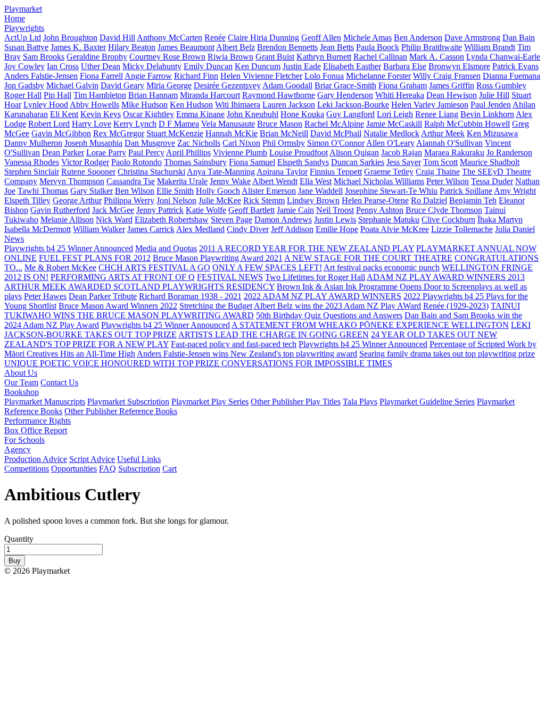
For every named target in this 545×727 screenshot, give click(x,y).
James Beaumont (186, 47)
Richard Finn (196, 75)
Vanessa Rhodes (31, 162)
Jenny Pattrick (160, 209)
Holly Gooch (218, 190)
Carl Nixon (241, 142)
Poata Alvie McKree (394, 229)
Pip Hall (57, 95)
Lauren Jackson (288, 104)
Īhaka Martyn (500, 219)
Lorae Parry (106, 152)
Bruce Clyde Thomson (444, 209)
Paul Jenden (490, 104)
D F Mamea (179, 123)
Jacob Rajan (401, 152)
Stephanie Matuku (388, 219)
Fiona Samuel (252, 162)
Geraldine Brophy (97, 56)
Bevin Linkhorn (487, 114)
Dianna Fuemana (511, 75)
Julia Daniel (515, 229)
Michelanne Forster (378, 75)
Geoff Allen (321, 37)
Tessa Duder (492, 181)
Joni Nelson (176, 200)
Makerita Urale (182, 181)
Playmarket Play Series (210, 401)
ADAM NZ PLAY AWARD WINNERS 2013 (446, 277)
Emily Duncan (208, 66)
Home (14, 18)
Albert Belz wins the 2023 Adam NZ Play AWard (337, 305)
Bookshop (21, 391)
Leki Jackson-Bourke (353, 104)
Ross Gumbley (501, 85)
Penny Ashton (379, 209)
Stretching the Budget (215, 305)
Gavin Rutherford (60, 209)
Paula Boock (377, 47)
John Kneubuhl (252, 114)
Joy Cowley (24, 66)
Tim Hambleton (99, 95)
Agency (17, 449)
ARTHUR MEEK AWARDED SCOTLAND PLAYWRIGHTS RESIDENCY (139, 286)
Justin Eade (302, 66)
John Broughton (70, 37)
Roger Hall (23, 95)
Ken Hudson (191, 104)
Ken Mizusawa (492, 133)
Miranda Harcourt (210, 95)
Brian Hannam (153, 95)
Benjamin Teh (473, 200)
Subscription (139, 468)
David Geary (122, 85)
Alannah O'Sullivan (449, 142)
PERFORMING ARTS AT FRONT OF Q (123, 277)
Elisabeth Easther (352, 66)
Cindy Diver (248, 229)
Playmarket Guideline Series (427, 401)
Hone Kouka (302, 114)
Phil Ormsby (283, 142)
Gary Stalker (91, 190)
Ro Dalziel (429, 200)
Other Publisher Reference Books (120, 411)
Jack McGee (113, 209)
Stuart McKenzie (174, 133)
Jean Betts (337, 47)
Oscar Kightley (148, 114)
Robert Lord (49, 123)
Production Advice (35, 459)
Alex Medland (200, 229)
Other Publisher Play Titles (296, 401)
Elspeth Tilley (27, 200)
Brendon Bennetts (287, 47)
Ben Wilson (134, 190)
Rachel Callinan (380, 56)
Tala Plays (360, 401)
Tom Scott (440, 162)
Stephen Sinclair (31, 171)
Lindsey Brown (313, 200)
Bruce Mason (279, 123)
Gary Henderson (345, 95)
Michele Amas (367, 37)
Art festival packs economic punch (382, 267)
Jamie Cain (295, 209)
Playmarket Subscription (128, 401)
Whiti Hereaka (399, 95)
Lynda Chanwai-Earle (503, 56)
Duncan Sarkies (357, 162)
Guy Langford (350, 114)
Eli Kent (64, 114)
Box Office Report (35, 430)
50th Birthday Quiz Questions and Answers (329, 315)
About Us (20, 372)
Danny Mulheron (33, 142)
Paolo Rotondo (136, 162)
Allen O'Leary (390, 142)
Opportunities (74, 468)
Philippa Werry (129, 200)
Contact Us (59, 382)
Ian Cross (63, 66)
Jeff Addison (292, 229)
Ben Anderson (418, 37)
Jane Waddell (320, 190)
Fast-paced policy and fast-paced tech (233, 344)
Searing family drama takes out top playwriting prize (447, 353)
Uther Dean (100, 66)
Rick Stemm (264, 200)
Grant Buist (274, 56)
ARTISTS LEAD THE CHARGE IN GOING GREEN (273, 334)
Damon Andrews (283, 219)
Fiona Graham (402, 85)
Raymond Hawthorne (278, 95)
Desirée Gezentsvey (227, 85)
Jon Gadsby (24, 85)
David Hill (117, 37)
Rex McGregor (118, 133)
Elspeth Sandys (303, 162)
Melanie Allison (67, 219)
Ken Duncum (257, 66)
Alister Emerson (269, 190)
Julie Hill (494, 95)
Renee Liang (436, 114)
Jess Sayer (403, 162)
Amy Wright (515, 190)
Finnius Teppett (336, 171)
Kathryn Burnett (323, 56)
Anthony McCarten (169, 37)
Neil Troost (335, 209)
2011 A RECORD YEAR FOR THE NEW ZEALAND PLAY (306, 248)
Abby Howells (94, 104)
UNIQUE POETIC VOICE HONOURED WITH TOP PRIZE (112, 363)
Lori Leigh (395, 114)
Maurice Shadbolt (489, 162)
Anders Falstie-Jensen (41, 75)
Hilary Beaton (131, 47)
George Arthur (77, 200)
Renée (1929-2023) (456, 305)
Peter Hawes (45, 296)
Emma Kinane (200, 114)
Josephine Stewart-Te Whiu (391, 190)
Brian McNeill (284, 133)
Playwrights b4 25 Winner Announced (68, 248)
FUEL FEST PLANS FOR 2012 (95, 257)
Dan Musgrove (150, 142)
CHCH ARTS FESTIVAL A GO (154, 267)
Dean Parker (63, 152)
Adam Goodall (287, 85)
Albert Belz (235, 47)
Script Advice (92, 459)
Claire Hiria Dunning (263, 37)
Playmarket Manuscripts (44, 401)
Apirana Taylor (282, 171)
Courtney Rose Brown (167, 56)
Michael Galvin (72, 85)
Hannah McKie (231, 133)
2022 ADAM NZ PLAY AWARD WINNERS (322, 296)
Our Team (21, 382)
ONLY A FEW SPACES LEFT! (267, 267)
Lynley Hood (45, 104)
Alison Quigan (354, 152)
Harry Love (91, 123)
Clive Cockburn (448, 219)
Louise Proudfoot (298, 152)
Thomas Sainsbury (195, 162)
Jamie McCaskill (394, 123)
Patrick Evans (515, 66)
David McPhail (335, 133)
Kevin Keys (100, 114)
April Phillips (188, 152)
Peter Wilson (447, 181)
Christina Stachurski (151, 171)
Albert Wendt (275, 181)
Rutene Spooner (88, 171)
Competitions (26, 468)
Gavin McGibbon (61, 133)
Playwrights (24, 27)
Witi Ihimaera (237, 104)
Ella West (316, 181)
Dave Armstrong (472, 37)
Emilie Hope (337, 229)
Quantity (19, 538)
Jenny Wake (230, 181)
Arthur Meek (443, 133)
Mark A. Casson (436, 56)
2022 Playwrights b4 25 (444, 296)
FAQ (107, 468)
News (14, 238)
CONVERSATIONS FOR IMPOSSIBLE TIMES (306, 363)
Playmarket (23, 8)
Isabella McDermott (37, 229)
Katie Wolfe (206, 209)
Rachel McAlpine (334, 123)
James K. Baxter (78, 47)
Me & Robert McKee (60, 267)
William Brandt (489, 47)
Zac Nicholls (198, 142)
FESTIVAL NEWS (230, 277)
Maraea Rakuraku (454, 152)
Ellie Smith (175, 190)
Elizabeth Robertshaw (172, 219)
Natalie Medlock (391, 133)
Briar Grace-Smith (345, 85)
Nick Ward (114, 219)
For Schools (24, 439)
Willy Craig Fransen (447, 75)
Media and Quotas (166, 248)
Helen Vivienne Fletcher (261, 75)
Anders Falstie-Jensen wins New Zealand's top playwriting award (247, 353)
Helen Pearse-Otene (375, 200)
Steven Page (231, 219)
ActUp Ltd (22, 37)
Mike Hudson (144, 104)
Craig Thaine (438, 171)
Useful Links (139, 459)
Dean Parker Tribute (103, 296)
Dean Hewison (451, 95)
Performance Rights (37, 420)
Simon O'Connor (336, 142)
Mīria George (169, 85)
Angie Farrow (148, 75)
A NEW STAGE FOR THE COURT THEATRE (368, 257)
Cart (169, 468)
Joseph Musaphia (93, 142)
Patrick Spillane (466, 190)
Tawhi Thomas (43, 190)
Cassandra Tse (130, 181)
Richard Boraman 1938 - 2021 (190, 296)
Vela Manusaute (228, 123)
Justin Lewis (335, 219)
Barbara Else (404, 66)
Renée (215, 37)
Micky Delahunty (151, 66)
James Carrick (151, 229)
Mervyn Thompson (71, 181)
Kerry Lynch (134, 123)
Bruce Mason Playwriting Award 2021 (218, 257)
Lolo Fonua (324, 75)
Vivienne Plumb (240, 152)
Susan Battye (26, 47)
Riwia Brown (230, 56)
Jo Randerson (509, 152)
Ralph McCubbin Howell (467, 123)
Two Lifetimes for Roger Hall (315, 277)
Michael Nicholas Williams (379, 181)
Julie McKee (220, 200)
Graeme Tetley (389, 171)
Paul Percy (146, 152)
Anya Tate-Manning (221, 171)
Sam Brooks (43, 56)
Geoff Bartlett (251, 209)
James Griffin (451, 85)
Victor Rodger (85, 162)
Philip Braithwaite (431, 47)
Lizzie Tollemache (462, 229)
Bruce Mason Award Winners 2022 (118, 305)
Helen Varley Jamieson (429, 104)
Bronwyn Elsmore (459, 66)
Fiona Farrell (101, 75)
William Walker (99, 229)
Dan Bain (518, 37)
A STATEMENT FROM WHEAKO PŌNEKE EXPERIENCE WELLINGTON (370, 324)
